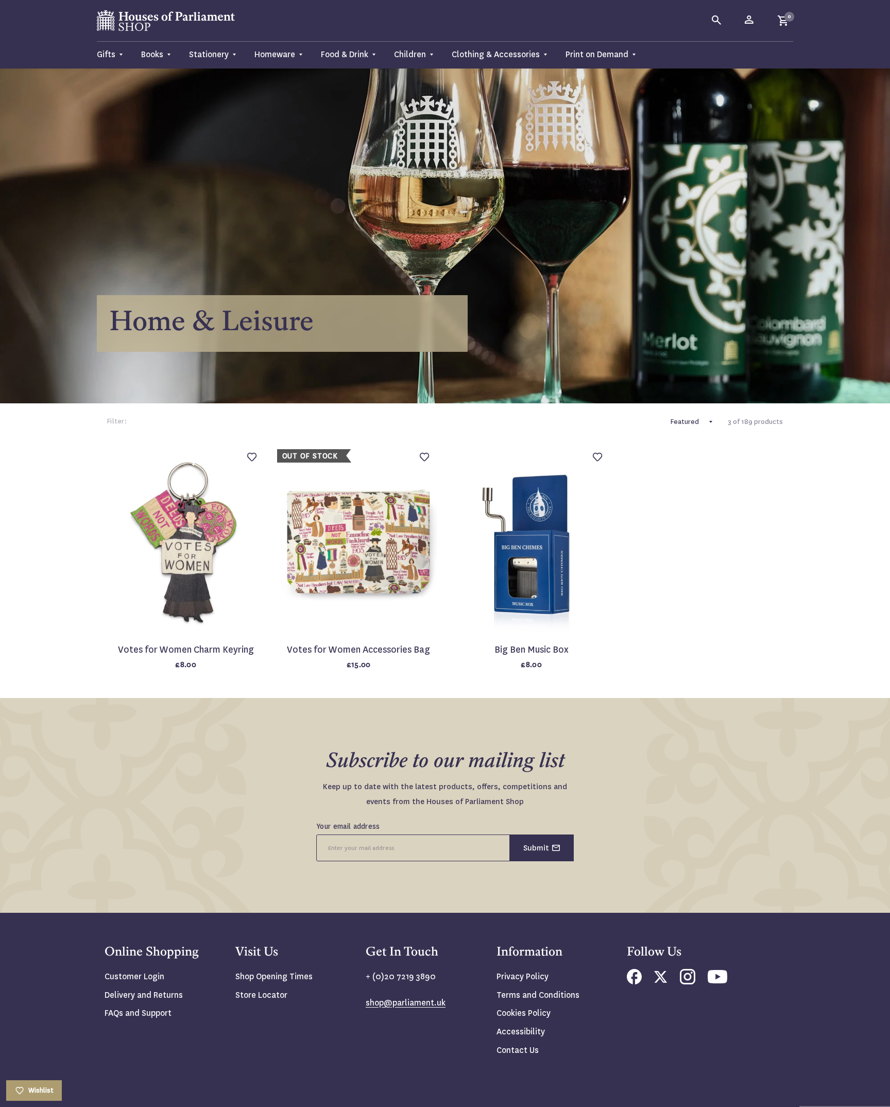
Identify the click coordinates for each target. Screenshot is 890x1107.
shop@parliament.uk (406, 1002)
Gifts (106, 54)
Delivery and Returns (144, 995)
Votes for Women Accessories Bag (358, 650)
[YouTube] (717, 980)
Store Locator (261, 995)
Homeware (274, 54)
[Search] (717, 20)
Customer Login (134, 976)
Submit (536, 848)
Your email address (348, 826)
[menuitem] (114, 55)
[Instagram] (687, 981)
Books (152, 54)
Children (410, 54)
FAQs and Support (138, 1013)
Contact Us (518, 1050)
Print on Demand (597, 54)
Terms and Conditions (538, 995)
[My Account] (750, 20)
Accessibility (521, 1031)
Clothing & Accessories (496, 54)
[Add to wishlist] (877, 13)
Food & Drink (344, 54)
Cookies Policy (524, 1013)
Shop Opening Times (274, 976)
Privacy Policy (523, 976)
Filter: (117, 421)
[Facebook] (634, 981)
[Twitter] (661, 980)
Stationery (209, 54)
